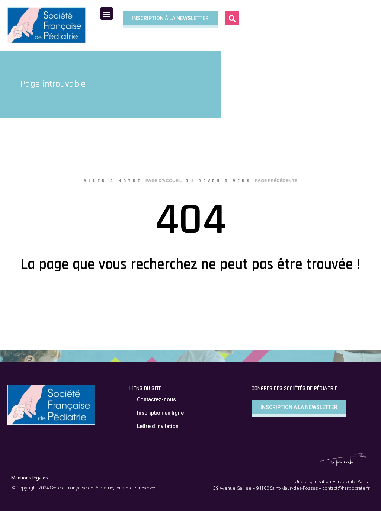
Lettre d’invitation (158, 426)
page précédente (276, 180)
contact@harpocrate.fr (346, 488)
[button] (232, 18)
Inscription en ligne (160, 413)
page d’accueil (163, 180)
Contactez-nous (156, 399)
